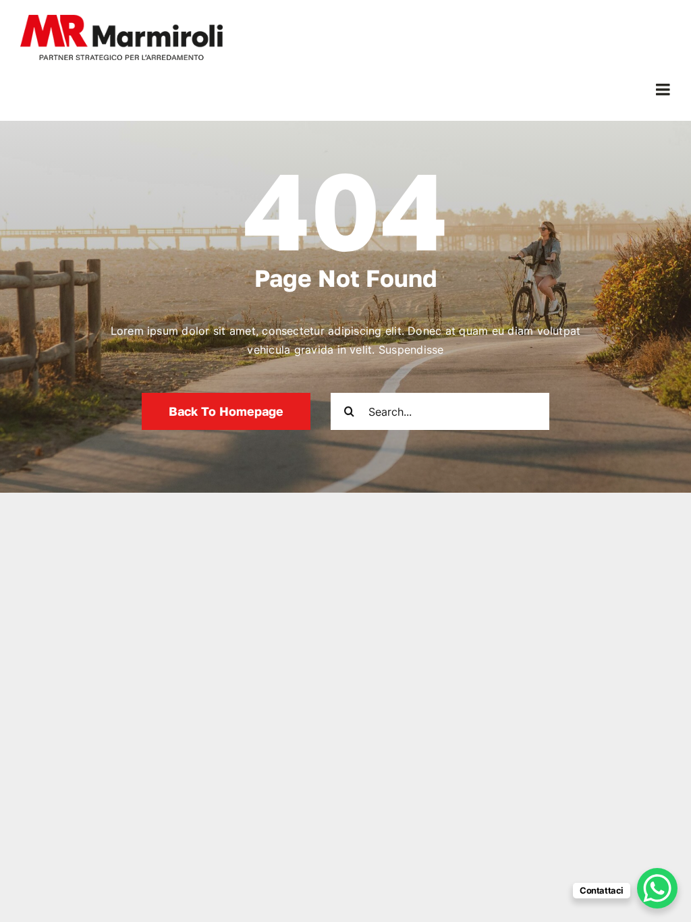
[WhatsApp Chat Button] (657, 888)
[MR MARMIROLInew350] (121, 20)
